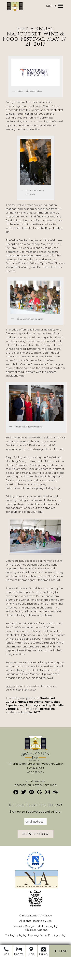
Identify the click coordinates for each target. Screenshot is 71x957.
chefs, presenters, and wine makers (32, 253)
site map (50, 785)
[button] (51, 6)
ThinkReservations (35, 930)
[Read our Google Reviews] (39, 792)
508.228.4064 (35, 767)
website (40, 781)
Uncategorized (36, 705)
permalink (47, 709)
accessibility (23, 785)
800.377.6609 (35, 772)
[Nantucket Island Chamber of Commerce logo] (35, 868)
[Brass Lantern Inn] (15, 10)
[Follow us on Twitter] (23, 792)
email (29, 781)
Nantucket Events (30, 701)
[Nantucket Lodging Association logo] (36, 887)
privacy (38, 785)
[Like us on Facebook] (15, 792)
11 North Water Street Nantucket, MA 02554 (35, 763)
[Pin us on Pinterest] (31, 792)
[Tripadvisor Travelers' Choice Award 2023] (35, 906)
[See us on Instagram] (47, 792)
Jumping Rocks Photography (46, 935)
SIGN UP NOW (35, 834)
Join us (10, 686)
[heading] (35, 33)
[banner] (35, 883)
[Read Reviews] (55, 792)
